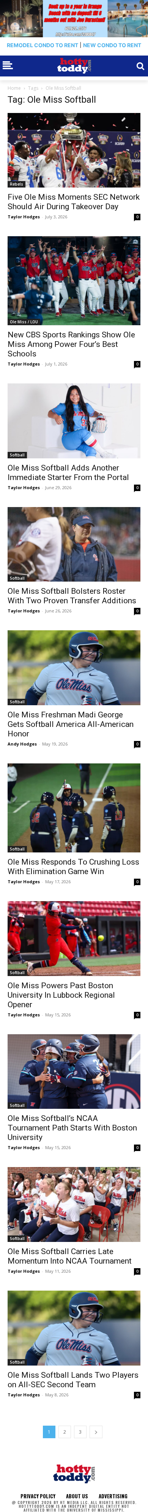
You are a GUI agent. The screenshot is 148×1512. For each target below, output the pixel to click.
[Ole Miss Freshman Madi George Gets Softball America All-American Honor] (74, 667)
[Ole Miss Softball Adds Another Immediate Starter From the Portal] (74, 420)
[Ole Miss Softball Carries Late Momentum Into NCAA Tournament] (74, 1204)
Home (14, 88)
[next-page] (96, 1432)
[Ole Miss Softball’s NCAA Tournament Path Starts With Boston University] (74, 1071)
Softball (17, 455)
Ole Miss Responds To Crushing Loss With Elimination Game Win (73, 866)
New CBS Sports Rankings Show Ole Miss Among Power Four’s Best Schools (71, 344)
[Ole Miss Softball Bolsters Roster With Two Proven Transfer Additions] (74, 544)
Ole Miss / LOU (24, 321)
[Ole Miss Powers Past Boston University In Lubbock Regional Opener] (74, 938)
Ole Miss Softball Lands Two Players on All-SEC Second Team (73, 1379)
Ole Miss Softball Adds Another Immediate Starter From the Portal (68, 472)
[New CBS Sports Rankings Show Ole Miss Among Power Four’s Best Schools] (74, 280)
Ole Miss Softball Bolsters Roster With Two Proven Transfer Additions (72, 596)
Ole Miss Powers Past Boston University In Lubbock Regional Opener (61, 995)
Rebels (16, 184)
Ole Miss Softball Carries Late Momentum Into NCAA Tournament (70, 1256)
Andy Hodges (22, 744)
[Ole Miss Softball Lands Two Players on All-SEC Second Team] (74, 1328)
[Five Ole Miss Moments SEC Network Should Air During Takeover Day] (74, 150)
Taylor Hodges (24, 216)
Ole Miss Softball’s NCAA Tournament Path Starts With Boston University (72, 1128)
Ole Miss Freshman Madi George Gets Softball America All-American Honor (71, 724)
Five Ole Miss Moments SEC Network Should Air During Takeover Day (74, 201)
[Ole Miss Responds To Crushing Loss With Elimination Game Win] (74, 807)
